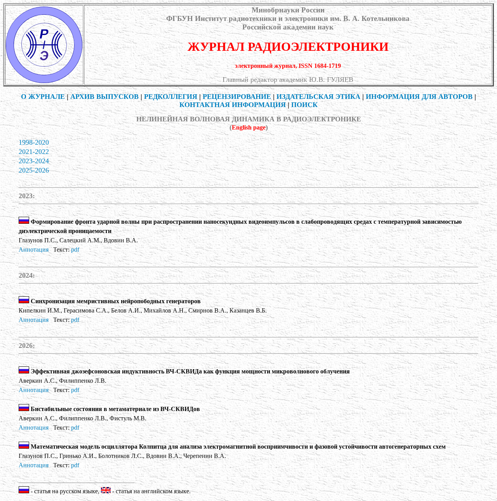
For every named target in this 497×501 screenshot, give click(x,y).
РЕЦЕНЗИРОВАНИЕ (237, 96)
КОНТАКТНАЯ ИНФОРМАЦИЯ (232, 105)
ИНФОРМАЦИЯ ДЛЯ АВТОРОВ (419, 96)
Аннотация (34, 249)
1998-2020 (34, 142)
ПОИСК (304, 105)
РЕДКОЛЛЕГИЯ (170, 96)
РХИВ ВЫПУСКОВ (104, 96)
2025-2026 (34, 170)
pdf (75, 249)
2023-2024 (34, 161)
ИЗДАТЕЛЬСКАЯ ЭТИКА (318, 96)
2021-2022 (34, 151)
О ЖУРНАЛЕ (43, 96)
